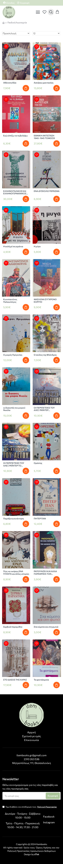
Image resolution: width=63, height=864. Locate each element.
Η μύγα (37, 246)
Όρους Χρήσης (43, 847)
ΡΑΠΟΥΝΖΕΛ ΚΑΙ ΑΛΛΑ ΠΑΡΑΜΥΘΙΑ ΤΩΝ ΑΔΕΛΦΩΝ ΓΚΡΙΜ (45, 572)
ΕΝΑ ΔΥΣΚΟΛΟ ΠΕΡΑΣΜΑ (46, 191)
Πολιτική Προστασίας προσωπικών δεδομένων (31, 851)
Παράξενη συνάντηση (13, 518)
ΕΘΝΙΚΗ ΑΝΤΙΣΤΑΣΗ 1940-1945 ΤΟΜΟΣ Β (44, 136)
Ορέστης (38, 463)
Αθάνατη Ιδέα (9, 83)
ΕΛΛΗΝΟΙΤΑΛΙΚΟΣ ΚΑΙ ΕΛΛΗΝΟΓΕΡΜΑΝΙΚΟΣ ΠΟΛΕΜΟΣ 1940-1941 (14, 192)
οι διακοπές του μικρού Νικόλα (14, 409)
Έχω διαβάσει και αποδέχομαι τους (31, 807)
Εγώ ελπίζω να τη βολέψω (15, 135)
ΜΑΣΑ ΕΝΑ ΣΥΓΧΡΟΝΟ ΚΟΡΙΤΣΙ (45, 300)
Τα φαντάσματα (41, 680)
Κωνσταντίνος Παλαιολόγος (10, 300)
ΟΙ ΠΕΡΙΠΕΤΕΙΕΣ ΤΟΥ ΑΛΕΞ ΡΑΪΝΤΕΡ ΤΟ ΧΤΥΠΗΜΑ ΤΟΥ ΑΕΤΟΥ (14, 464)
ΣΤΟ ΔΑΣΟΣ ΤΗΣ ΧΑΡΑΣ (15, 680)
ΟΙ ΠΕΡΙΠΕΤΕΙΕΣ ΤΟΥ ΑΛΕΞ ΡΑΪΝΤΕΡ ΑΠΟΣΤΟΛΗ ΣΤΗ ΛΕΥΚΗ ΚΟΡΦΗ (46, 409)
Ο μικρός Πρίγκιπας (12, 355)
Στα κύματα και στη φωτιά (46, 627)
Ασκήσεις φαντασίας (43, 83)
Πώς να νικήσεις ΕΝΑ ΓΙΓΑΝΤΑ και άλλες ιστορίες (16, 572)
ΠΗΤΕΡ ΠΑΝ (40, 518)
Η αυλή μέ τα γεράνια (13, 246)
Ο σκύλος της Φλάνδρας (45, 355)
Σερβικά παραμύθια (12, 627)
